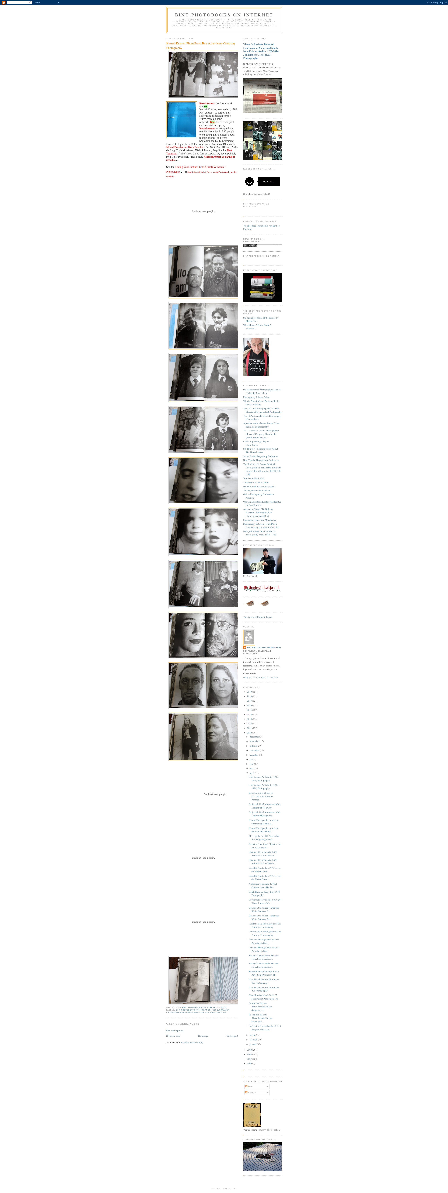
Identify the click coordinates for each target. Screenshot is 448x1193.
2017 (249, 700)
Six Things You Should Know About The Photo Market (260, 450)
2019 (249, 691)
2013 (249, 719)
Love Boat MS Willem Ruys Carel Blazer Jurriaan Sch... (265, 901)
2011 (249, 728)
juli (252, 759)
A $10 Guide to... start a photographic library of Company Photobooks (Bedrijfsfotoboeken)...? (261, 434)
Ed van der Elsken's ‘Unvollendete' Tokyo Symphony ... (260, 1007)
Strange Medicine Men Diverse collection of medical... (263, 957)
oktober (254, 745)
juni (252, 763)
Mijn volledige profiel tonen (260, 678)
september (255, 750)
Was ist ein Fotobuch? (253, 478)
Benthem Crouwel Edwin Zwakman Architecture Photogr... (261, 796)
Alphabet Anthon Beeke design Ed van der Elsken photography (261, 425)
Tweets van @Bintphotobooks (257, 617)
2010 (249, 732)
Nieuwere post (173, 1035)
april (252, 773)
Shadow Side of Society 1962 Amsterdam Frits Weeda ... (263, 853)
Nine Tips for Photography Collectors (261, 460)
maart (252, 1035)
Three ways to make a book (256, 482)
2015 (249, 709)
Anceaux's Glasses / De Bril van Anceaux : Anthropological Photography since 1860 (258, 512)
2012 (249, 723)
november (255, 741)
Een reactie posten (175, 1030)
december (254, 736)
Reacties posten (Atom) (192, 1042)
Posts (250, 1086)
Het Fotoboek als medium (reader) (259, 486)
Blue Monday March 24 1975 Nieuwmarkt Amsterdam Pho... (264, 997)
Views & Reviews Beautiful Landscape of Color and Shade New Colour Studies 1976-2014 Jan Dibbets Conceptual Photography (261, 51)
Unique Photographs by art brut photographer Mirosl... (264, 821)
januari (253, 1044)
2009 (249, 1049)
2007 (249, 1058)
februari (254, 1039)
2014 (249, 714)
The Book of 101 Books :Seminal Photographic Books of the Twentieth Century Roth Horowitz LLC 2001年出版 (262, 469)
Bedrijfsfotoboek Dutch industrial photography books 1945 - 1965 (259, 533)
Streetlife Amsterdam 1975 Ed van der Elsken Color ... (265, 869)
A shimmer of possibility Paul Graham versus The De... (263, 885)
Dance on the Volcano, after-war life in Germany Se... (264, 909)
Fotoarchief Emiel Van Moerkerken (259, 519)
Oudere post (232, 1035)
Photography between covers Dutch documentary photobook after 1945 (261, 525)
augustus (254, 754)
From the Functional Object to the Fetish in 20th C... (265, 845)
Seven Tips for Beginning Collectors (260, 456)
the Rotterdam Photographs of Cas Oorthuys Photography (265, 925)
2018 (249, 696)
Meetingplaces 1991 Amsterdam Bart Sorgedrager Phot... (264, 837)
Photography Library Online (256, 397)
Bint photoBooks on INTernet (224, 15)
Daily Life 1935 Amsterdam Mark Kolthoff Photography (265, 806)
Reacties (251, 1092)
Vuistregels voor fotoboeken (256, 490)
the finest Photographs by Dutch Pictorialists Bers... (264, 941)
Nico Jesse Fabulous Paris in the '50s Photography (264, 981)
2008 (249, 1054)
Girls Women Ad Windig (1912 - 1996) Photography (264, 778)
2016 (249, 705)
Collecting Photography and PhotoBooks (256, 443)
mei (252, 768)
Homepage (203, 1035)
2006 (249, 1063)
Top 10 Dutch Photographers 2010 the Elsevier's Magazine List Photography (262, 410)
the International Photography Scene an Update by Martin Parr (262, 391)
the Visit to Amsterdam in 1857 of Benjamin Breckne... (265, 1027)
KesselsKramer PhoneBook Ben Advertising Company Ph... (264, 973)
